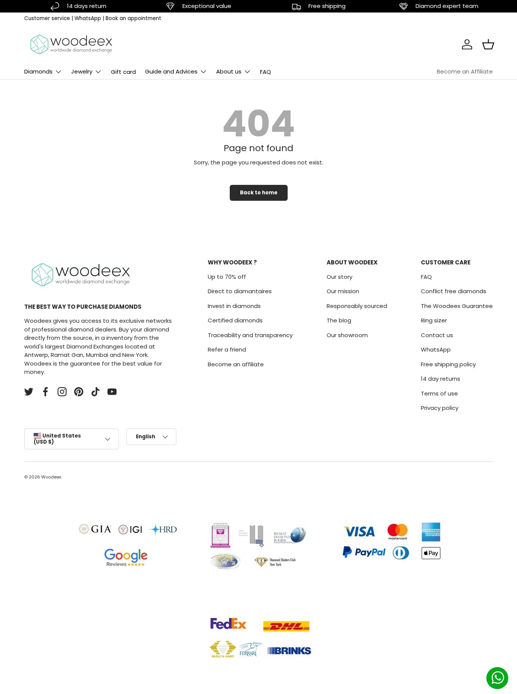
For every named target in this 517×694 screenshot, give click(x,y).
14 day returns (440, 379)
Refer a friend (227, 349)
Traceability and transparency (250, 335)
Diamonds (38, 71)
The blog (339, 320)
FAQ (265, 72)
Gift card (123, 72)
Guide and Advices (171, 71)
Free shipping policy (448, 364)
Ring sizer (434, 320)
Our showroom (347, 335)
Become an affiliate (236, 364)
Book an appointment (133, 18)
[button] (488, 44)
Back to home (258, 192)
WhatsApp (88, 18)
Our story (339, 277)
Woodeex (51, 477)
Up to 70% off (227, 277)
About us (228, 71)
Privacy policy (439, 408)
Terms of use (439, 393)
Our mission (343, 291)
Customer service (47, 18)
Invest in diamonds (234, 306)
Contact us (437, 335)
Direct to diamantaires (240, 291)
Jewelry (81, 71)
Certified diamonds (235, 320)
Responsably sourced (357, 306)
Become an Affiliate (465, 71)
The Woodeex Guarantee (457, 306)
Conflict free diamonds (453, 291)
